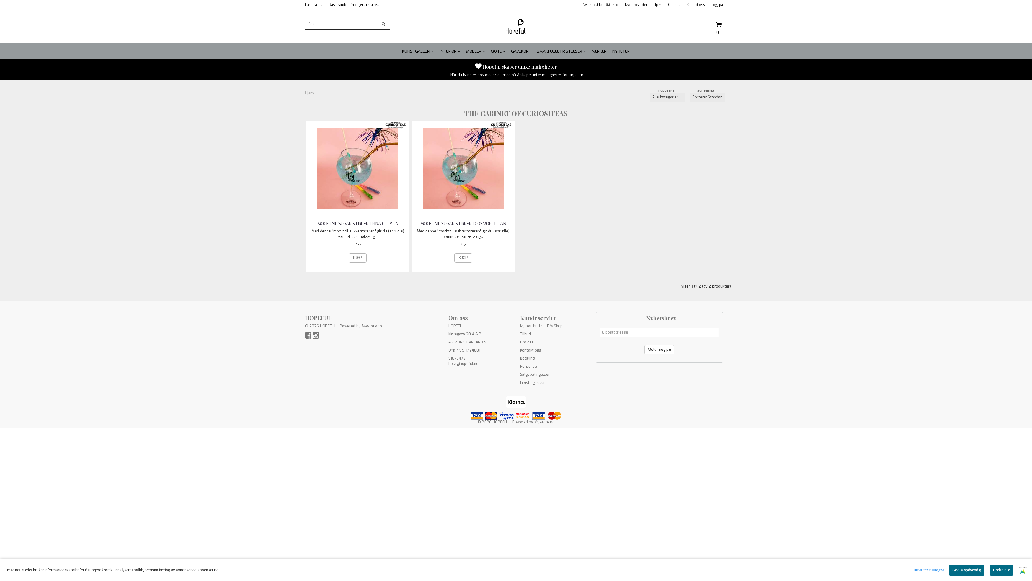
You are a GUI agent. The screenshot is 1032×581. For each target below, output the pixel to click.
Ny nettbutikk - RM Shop (601, 5)
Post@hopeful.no (463, 363)
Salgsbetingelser (535, 374)
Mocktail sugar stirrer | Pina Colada (357, 223)
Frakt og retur (532, 382)
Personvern (530, 366)
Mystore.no (372, 326)
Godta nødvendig (966, 570)
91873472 (457, 358)
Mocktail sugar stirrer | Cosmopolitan (463, 223)
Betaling (527, 358)
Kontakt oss (696, 5)
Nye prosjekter (636, 5)
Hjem (658, 5)
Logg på (717, 5)
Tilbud (525, 334)
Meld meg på (659, 349)
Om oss (674, 5)
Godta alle (1001, 570)
